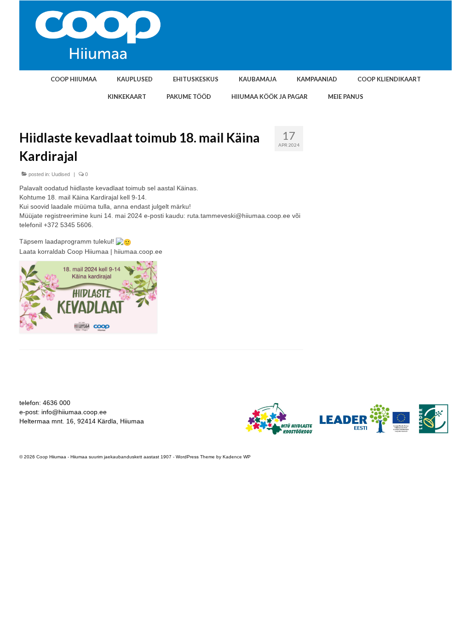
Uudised (61, 174)
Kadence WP (237, 456)
